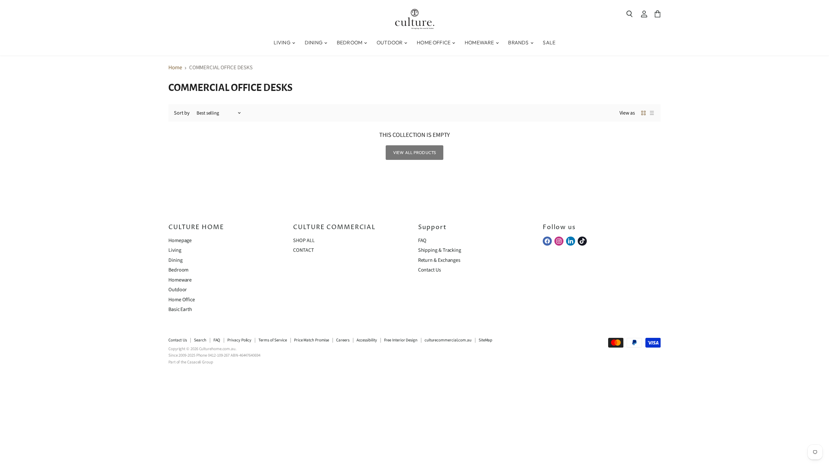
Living (174, 250)
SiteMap (485, 340)
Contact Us (429, 269)
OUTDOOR (390, 42)
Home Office (181, 299)
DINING (314, 42)
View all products (414, 152)
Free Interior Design (400, 340)
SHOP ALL (303, 240)
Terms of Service (272, 340)
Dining (175, 260)
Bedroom (178, 269)
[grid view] (643, 113)
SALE (549, 42)
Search (200, 340)
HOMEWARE (480, 42)
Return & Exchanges (439, 260)
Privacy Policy (239, 340)
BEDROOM (350, 42)
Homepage (180, 240)
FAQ (422, 240)
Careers (342, 340)
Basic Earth (180, 309)
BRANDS (518, 42)
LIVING (282, 42)
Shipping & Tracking (439, 250)
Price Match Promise (311, 340)
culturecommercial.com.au (448, 340)
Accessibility (367, 340)
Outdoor (177, 289)
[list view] (652, 113)
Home (175, 68)
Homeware (180, 279)
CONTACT (303, 250)
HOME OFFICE (434, 42)
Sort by (181, 113)
